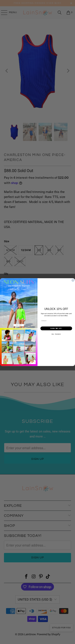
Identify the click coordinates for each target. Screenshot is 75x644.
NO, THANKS (56, 334)
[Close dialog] (73, 280)
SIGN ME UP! (56, 328)
